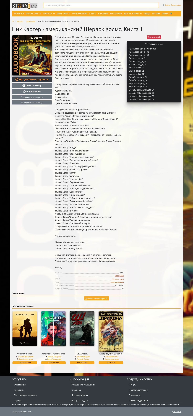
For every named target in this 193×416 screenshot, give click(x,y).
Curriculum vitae (24, 353)
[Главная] (13, 21)
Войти (167, 5)
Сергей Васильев (25, 356)
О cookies (76, 389)
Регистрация (176, 5)
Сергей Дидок (83, 359)
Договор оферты (79, 395)
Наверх (177, 411)
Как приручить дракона (110, 353)
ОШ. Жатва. (82, 353)
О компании (20, 384)
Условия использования (83, 384)
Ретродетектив (118, 279)
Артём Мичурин (83, 356)
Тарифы (18, 400)
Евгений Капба (112, 356)
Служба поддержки (138, 400)
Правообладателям (138, 389)
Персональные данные (25, 395)
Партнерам (134, 395)
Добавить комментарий (95, 298)
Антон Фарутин (54, 356)
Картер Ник (119, 276)
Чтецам (132, 384)
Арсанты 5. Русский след (53, 353)
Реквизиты (19, 389)
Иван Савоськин (26, 359)
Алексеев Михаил (117, 282)
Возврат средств (79, 400)
